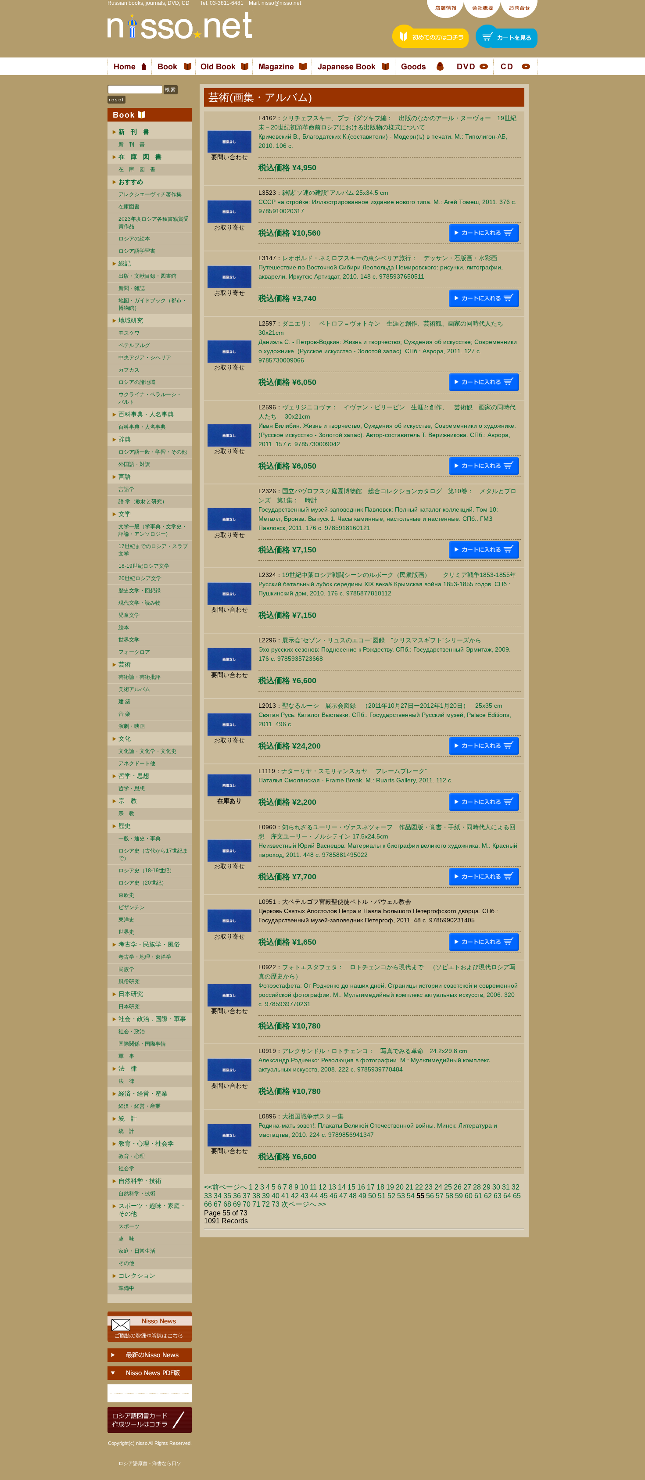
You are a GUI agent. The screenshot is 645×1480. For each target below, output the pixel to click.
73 (276, 1204)
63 (498, 1196)
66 (208, 1204)
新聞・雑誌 (131, 288)
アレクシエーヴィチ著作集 (150, 194)
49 (362, 1196)
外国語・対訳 (134, 464)
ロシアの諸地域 (136, 382)
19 (390, 1187)
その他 (126, 1263)
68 (227, 1204)
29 (487, 1187)
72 (266, 1204)
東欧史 (126, 895)
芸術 (124, 664)
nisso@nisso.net (281, 3)
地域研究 (130, 320)
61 (478, 1196)
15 (351, 1187)
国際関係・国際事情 (142, 1044)
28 (477, 1187)
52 (391, 1196)
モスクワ (129, 333)
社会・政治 (131, 1031)
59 (459, 1196)
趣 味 (126, 1239)
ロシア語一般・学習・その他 (152, 452)
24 (438, 1187)
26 (458, 1187)
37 (247, 1196)
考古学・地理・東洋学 (144, 957)
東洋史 (126, 920)
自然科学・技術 (139, 1180)
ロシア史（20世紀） (142, 883)
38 (256, 1196)
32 (516, 1187)
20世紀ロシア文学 (139, 578)
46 (333, 1196)
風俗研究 (129, 981)
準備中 (126, 1288)
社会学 (126, 1168)
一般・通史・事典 (139, 838)
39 (266, 1196)
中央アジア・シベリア (144, 358)
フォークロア (134, 652)
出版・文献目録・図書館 (147, 276)
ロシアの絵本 (134, 239)
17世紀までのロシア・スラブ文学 (153, 550)
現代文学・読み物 (139, 603)
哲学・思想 (133, 775)
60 (469, 1196)
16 (361, 1187)
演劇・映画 (131, 726)
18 (380, 1187)
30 (496, 1187)
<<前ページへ (225, 1187)
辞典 (124, 439)
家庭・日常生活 (136, 1251)
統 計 (127, 1118)
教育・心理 (131, 1156)
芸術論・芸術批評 (139, 677)
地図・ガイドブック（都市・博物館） (152, 304)
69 (237, 1204)
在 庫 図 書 (136, 169)
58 (449, 1196)
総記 (124, 263)
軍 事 (126, 1056)
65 (517, 1196)
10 (304, 1187)
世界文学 (129, 640)
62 (488, 1196)
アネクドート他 (136, 763)
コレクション (136, 1275)
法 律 (127, 1068)
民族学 (126, 969)
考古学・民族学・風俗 (149, 944)
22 (419, 1187)
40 (276, 1196)
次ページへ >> (303, 1204)
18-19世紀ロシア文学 (143, 566)
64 (507, 1196)
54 (411, 1196)
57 (440, 1196)
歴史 (124, 825)
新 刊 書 (131, 144)
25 (448, 1187)
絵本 (123, 627)
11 (313, 1187)
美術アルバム (134, 689)
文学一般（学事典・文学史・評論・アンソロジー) (152, 530)
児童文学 (129, 615)
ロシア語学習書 (136, 251)
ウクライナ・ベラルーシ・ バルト (150, 398)
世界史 (126, 932)
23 (429, 1187)
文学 (124, 513)
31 (506, 1187)
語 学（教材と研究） (142, 501)
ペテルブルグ (134, 345)
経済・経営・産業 (143, 1093)
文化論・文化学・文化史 (147, 751)
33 (208, 1196)
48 (353, 1196)
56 (430, 1196)
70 (247, 1204)
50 (372, 1196)
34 (218, 1196)
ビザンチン (131, 907)
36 (237, 1196)
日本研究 (130, 993)
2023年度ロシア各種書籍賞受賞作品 (153, 222)
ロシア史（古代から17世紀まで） (153, 854)
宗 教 (127, 800)
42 (295, 1196)
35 (227, 1196)
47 (343, 1196)
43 (304, 1196)
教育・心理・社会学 (146, 1143)
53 (401, 1196)
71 (256, 1204)
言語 (124, 476)
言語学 (126, 489)
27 (467, 1187)
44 (314, 1196)
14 (342, 1187)
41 (285, 1196)
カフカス (129, 370)
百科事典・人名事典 (146, 414)
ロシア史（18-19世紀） (146, 870)
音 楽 (124, 714)
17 (371, 1187)
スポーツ (129, 1226)
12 (322, 1187)
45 (324, 1196)
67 (218, 1204)
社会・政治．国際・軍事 (152, 1018)
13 (332, 1187)
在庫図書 (129, 207)
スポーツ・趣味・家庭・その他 (152, 1209)
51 (382, 1196)
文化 (124, 738)
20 (400, 1187)
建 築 (124, 702)
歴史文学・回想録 (139, 591)
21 (409, 1187)
